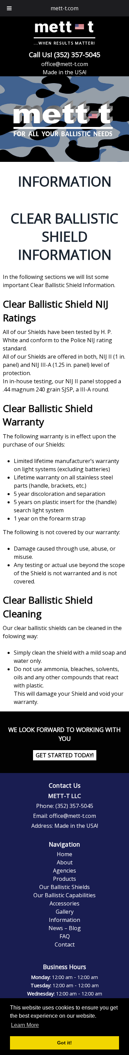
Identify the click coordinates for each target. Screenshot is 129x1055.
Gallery (65, 911)
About (65, 862)
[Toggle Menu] (9, 8)
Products (64, 879)
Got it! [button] (64, 1042)
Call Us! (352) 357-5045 (64, 54)
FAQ (65, 936)
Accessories (64, 903)
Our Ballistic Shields (64, 887)
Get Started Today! (65, 755)
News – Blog (65, 928)
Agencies (64, 870)
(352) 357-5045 (74, 806)
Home (64, 854)
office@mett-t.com (64, 64)
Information (64, 920)
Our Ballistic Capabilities (64, 895)
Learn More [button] (25, 1025)
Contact (65, 944)
